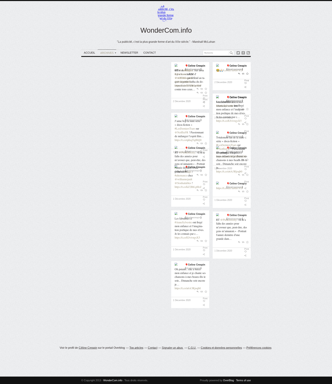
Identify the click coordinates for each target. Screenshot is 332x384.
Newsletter (129, 52)
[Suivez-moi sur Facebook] (243, 52)
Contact (149, 52)
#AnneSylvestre (183, 222)
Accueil (89, 52)
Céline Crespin (88, 347)
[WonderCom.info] (166, 13)
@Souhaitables (183, 183)
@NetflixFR (181, 132)
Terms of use (243, 380)
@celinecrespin (193, 119)
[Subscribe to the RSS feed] (248, 52)
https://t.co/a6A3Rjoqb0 (188, 288)
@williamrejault (183, 179)
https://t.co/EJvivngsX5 (187, 237)
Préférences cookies (258, 347)
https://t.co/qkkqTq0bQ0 (188, 140)
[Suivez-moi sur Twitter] (238, 52)
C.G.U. (192, 347)
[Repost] (206, 199)
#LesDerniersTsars (185, 128)
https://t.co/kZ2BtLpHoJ (188, 187)
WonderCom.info (166, 30)
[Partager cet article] (204, 106)
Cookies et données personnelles (221, 347)
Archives (107, 52)
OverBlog (228, 380)
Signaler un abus (172, 347)
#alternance (181, 175)
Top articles (136, 347)
